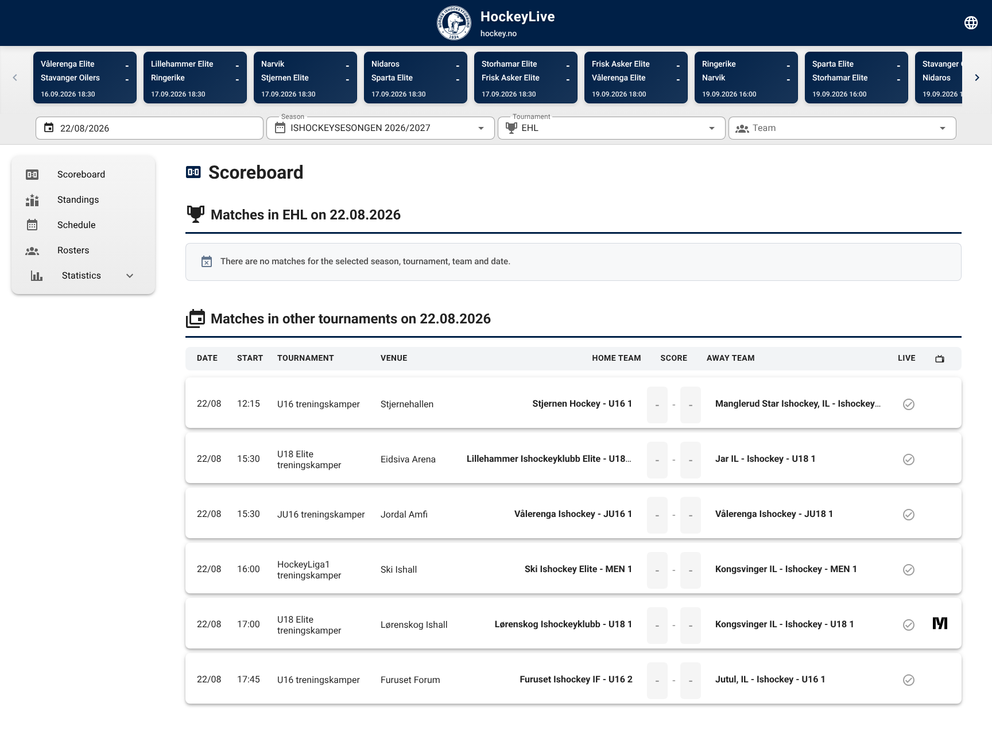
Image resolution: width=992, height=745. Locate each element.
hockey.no (498, 33)
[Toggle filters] (971, 23)
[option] (83, 174)
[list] (83, 225)
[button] (693, 128)
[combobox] (380, 128)
